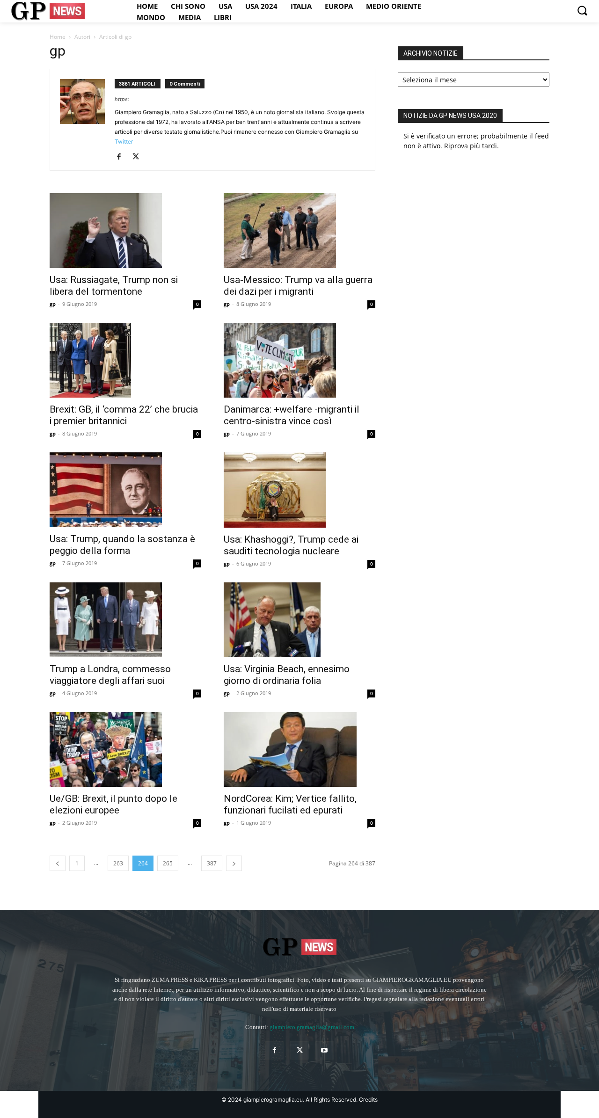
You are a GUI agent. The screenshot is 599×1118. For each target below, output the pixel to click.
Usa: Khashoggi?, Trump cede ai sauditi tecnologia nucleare (291, 545)
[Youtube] (324, 1050)
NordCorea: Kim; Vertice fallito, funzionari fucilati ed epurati (290, 804)
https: (122, 99)
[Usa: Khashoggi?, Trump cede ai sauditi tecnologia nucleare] (299, 490)
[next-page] (234, 863)
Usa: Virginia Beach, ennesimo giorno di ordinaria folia (287, 674)
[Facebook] (122, 157)
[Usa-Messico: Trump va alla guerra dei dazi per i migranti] (299, 230)
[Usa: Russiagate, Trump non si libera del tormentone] (125, 230)
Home (58, 37)
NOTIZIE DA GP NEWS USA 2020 (450, 115)
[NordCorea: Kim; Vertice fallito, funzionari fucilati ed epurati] (299, 749)
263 (118, 863)
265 (168, 863)
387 (212, 863)
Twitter (124, 141)
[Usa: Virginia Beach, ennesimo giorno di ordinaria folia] (299, 619)
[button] (582, 10)
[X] (139, 157)
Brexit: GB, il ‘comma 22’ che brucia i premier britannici (124, 415)
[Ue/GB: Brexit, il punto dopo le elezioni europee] (125, 749)
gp (53, 303)
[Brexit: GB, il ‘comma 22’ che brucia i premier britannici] (125, 360)
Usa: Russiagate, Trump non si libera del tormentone (114, 285)
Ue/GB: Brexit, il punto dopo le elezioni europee (113, 804)
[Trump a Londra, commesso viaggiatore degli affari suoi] (125, 619)
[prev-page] (58, 863)
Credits (368, 1099)
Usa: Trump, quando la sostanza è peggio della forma (122, 544)
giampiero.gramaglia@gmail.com (312, 1027)
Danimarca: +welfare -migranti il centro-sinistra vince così (291, 415)
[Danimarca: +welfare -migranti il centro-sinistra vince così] (299, 360)
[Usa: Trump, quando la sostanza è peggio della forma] (125, 489)
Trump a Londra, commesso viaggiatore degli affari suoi (110, 674)
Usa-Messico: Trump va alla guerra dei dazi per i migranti (298, 285)
